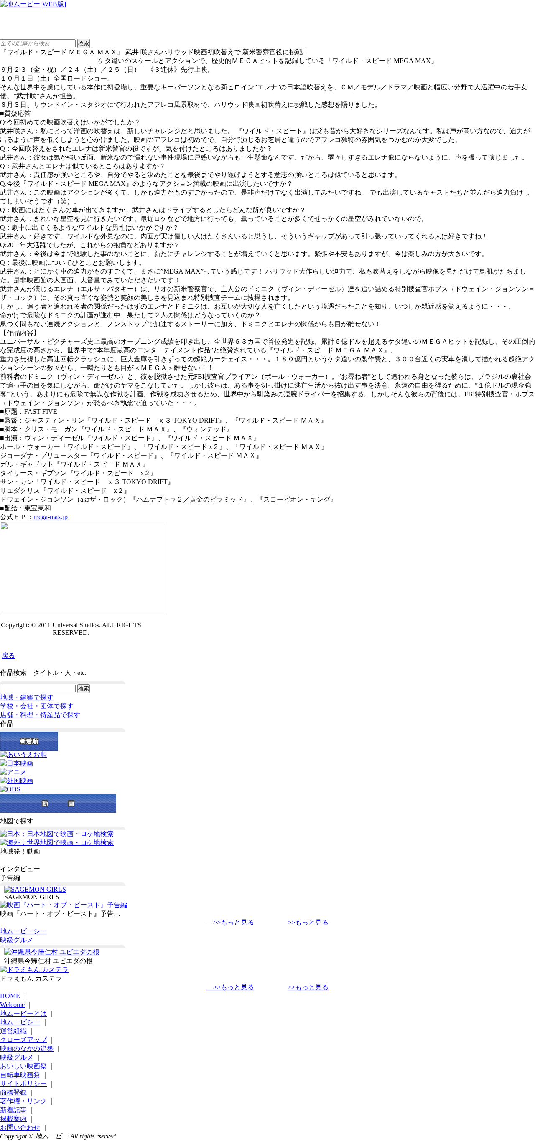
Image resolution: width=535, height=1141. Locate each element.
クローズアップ (23, 1039)
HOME (10, 995)
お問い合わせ (20, 1127)
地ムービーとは (23, 1013)
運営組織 (13, 1031)
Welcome (12, 1004)
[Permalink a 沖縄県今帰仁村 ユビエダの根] (51, 952)
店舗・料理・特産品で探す (40, 714)
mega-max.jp (50, 516)
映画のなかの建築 (27, 1048)
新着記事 (13, 1109)
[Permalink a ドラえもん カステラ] (34, 969)
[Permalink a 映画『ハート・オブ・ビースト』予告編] (63, 904)
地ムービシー (20, 1022)
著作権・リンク (23, 1101)
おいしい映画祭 (23, 1066)
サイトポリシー (23, 1083)
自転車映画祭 (20, 1074)
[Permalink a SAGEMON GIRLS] (35, 889)
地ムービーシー (23, 931)
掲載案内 (13, 1118)
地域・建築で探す (27, 697)
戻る (8, 655)
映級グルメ (16, 939)
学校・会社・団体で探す (37, 706)
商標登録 (13, 1092)
